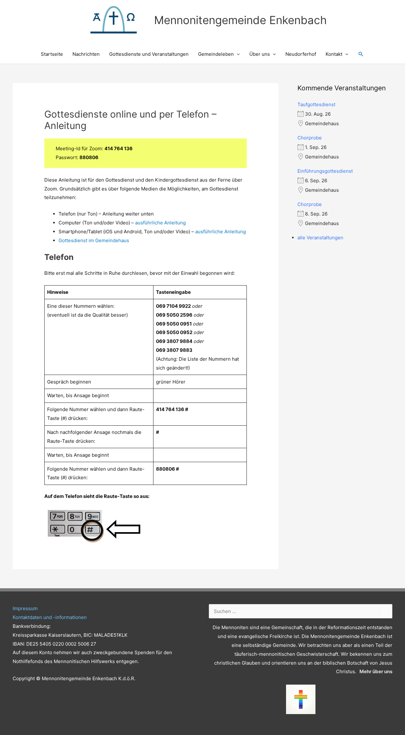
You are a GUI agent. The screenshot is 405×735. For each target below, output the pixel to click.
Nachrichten (86, 54)
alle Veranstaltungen (320, 238)
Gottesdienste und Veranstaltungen (149, 54)
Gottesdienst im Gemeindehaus (94, 240)
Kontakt (334, 54)
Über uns (259, 54)
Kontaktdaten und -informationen (50, 617)
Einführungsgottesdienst (325, 171)
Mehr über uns (375, 671)
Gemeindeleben (216, 54)
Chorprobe (309, 138)
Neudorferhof (300, 54)
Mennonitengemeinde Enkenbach (240, 20)
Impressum (25, 608)
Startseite (52, 54)
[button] (361, 54)
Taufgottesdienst (316, 104)
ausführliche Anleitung (160, 223)
